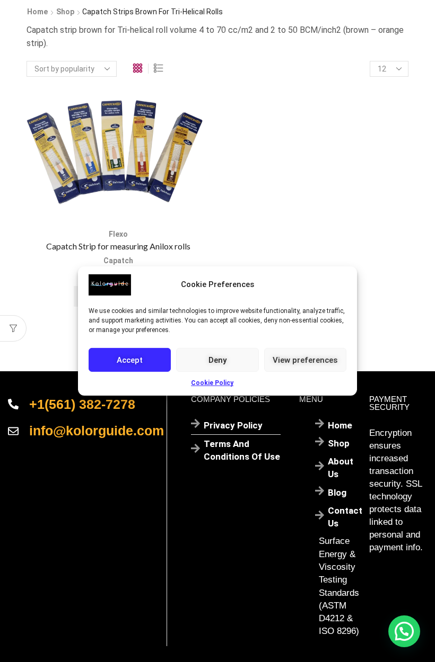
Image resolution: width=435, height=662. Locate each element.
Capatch (118, 260)
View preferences (305, 359)
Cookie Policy (212, 383)
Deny (217, 359)
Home (37, 11)
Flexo (118, 234)
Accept (130, 359)
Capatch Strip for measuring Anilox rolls (118, 246)
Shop (65, 11)
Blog (337, 492)
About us (340, 467)
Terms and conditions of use (242, 450)
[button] (404, 631)
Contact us (345, 517)
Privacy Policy (233, 425)
